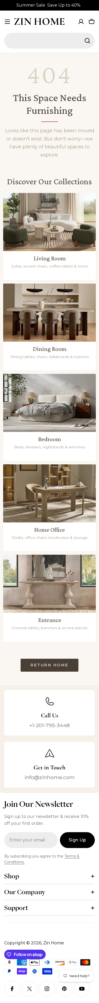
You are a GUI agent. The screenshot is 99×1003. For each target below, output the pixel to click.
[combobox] (49, 41)
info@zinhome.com (49, 777)
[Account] (81, 21)
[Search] (87, 40)
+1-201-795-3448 (49, 725)
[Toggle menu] (7, 21)
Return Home (49, 665)
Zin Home (39, 21)
